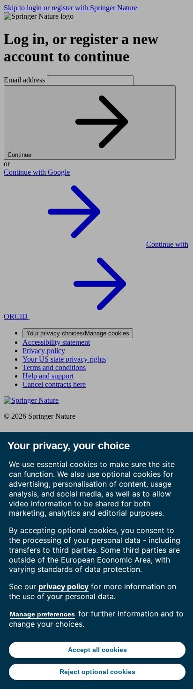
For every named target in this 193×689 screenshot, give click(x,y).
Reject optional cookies (97, 671)
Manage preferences (42, 614)
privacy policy (63, 586)
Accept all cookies (97, 649)
